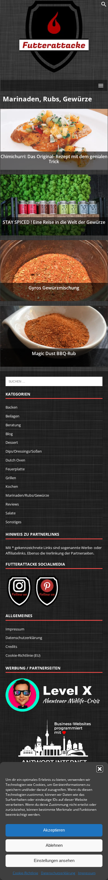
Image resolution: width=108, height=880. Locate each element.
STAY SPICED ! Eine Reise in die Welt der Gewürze (54, 222)
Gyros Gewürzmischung (54, 288)
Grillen (11, 477)
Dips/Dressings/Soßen (24, 451)
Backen (11, 407)
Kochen (12, 486)
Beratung (13, 424)
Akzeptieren (54, 830)
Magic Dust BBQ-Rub (54, 353)
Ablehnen (54, 845)
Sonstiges (13, 521)
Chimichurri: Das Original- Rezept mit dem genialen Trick (54, 159)
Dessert (12, 442)
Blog (9, 433)
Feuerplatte (15, 468)
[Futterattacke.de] (54, 69)
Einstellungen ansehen (54, 860)
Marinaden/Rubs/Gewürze (27, 495)
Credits (11, 646)
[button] (99, 769)
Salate (11, 512)
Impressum (87, 873)
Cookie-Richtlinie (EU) (23, 655)
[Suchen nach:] (54, 381)
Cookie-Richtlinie (25, 873)
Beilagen (12, 416)
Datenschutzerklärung (58, 873)
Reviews (12, 504)
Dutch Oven (15, 460)
